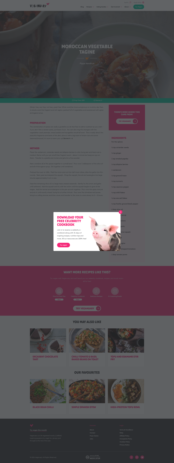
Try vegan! (63, 245)
